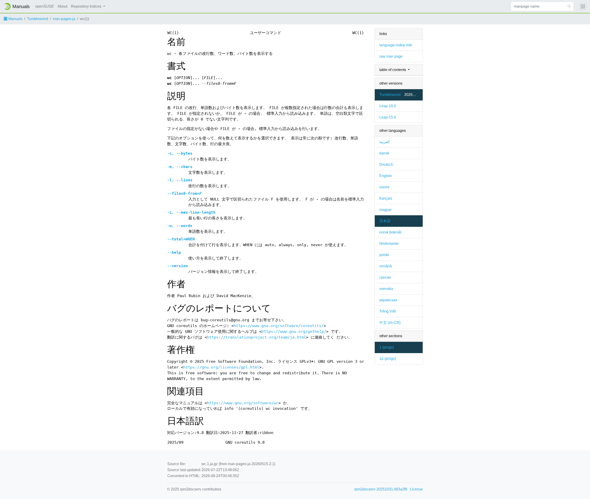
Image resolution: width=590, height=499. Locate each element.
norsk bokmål (390, 232)
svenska (386, 289)
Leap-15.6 (387, 117)
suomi (384, 187)
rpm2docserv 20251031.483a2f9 (380, 489)
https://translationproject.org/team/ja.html (256, 337)
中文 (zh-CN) (390, 323)
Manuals (14, 19)
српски (385, 277)
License (416, 489)
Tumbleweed (37, 19)
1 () (386, 347)
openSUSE (44, 6)
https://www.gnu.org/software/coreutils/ (279, 326)
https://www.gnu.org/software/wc (242, 403)
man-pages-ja (64, 19)
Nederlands (388, 243)
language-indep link (395, 45)
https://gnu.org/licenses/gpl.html (221, 367)
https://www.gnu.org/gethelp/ (294, 331)
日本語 (384, 221)
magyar (385, 210)
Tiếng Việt (387, 311)
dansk (384, 153)
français (385, 198)
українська (388, 300)
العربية (384, 142)
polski (384, 255)
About (62, 6)
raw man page (391, 56)
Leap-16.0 (387, 106)
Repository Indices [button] (86, 6)
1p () (387, 358)
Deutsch (386, 164)
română (385, 266)
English (385, 176)
